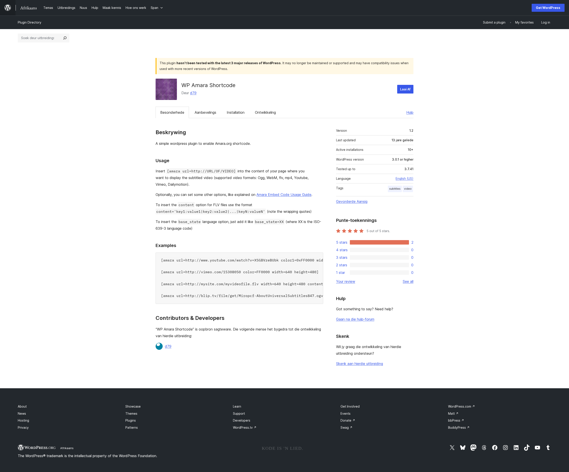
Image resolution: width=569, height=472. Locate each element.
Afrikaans (67, 448)
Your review (345, 281)
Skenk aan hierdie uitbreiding (359, 363)
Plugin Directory (29, 22)
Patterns (131, 427)
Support (239, 413)
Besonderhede (172, 112)
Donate (348, 420)
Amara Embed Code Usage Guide (283, 194)
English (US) (404, 178)
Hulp (409, 112)
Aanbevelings (205, 112)
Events (346, 413)
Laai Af (405, 89)
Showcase (133, 406)
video (408, 188)
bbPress (456, 420)
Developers (241, 420)
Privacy (23, 427)
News (22, 413)
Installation (235, 112)
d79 (193, 93)
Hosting (23, 420)
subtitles (395, 188)
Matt (453, 413)
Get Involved (350, 406)
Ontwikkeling (265, 112)
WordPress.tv (244, 427)
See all (408, 281)
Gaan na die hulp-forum (355, 319)
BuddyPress (459, 427)
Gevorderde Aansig (351, 201)
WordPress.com (461, 406)
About (22, 406)
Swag (347, 427)
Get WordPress (548, 8)
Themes (131, 413)
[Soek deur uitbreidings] (64, 38)
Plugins (130, 420)
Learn (237, 406)
